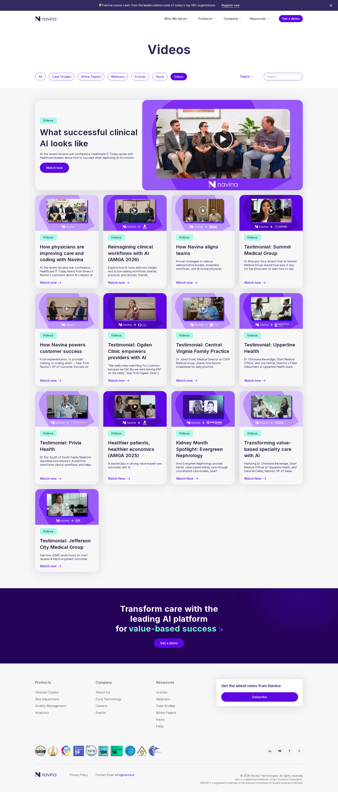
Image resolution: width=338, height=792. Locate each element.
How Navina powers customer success (62, 348)
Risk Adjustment (47, 699)
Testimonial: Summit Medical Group (267, 250)
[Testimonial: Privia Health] (67, 409)
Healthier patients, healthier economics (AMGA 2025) (131, 449)
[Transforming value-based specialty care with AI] (271, 409)
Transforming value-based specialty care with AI (267, 449)
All (40, 77)
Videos (179, 77)
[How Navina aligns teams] (203, 213)
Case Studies (61, 77)
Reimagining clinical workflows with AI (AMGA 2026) (130, 253)
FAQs (160, 726)
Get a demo (291, 19)
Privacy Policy (79, 775)
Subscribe (259, 697)
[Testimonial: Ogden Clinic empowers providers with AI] (135, 311)
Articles (140, 77)
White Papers (91, 77)
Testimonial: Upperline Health (269, 348)
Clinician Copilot (47, 692)
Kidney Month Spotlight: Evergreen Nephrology (199, 449)
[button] (176, 18)
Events (101, 713)
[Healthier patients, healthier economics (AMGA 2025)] (135, 409)
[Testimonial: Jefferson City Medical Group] (67, 507)
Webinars (118, 77)
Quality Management (50, 706)
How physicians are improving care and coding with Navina (62, 253)
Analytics (42, 713)
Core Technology (108, 699)
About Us (103, 692)
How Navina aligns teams (197, 250)
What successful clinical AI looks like (89, 137)
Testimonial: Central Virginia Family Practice (202, 348)
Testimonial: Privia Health (60, 446)
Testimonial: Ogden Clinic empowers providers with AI (130, 351)
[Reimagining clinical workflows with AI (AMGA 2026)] (135, 213)
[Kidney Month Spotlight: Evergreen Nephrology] (203, 409)
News (160, 77)
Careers (101, 706)
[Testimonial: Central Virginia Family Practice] (203, 311)
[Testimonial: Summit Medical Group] (271, 213)
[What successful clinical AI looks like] (222, 145)
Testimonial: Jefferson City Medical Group (65, 544)
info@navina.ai (124, 775)
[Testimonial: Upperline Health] (271, 311)
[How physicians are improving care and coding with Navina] (67, 213)
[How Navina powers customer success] (67, 311)
